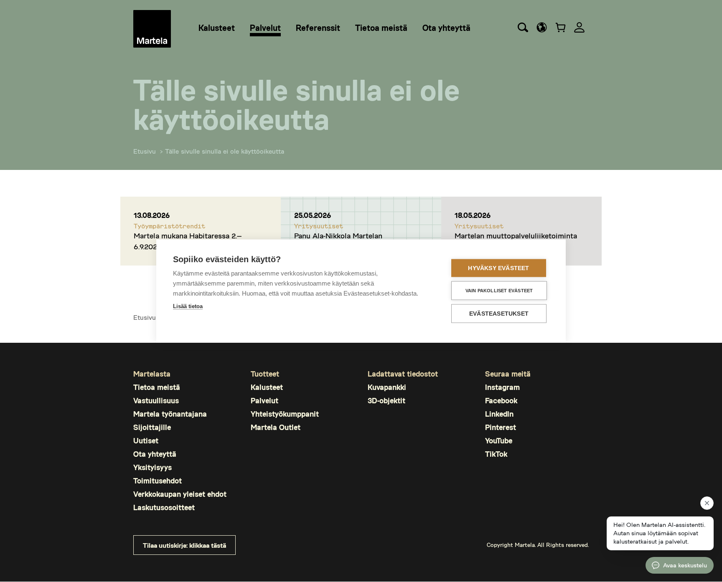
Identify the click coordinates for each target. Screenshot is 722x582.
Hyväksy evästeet (498, 268)
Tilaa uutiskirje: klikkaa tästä (184, 545)
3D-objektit (386, 400)
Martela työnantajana (170, 414)
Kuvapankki (387, 387)
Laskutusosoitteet (164, 507)
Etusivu (144, 151)
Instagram (502, 387)
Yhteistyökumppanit (285, 414)
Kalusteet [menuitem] (216, 28)
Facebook (501, 400)
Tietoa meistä (156, 387)
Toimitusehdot (157, 480)
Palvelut (264, 400)
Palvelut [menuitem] (265, 28)
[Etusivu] (152, 29)
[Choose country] (541, 27)
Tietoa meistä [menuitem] (381, 28)
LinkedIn (499, 414)
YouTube (498, 440)
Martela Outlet (275, 427)
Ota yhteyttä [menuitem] (446, 28)
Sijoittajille (152, 427)
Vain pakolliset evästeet (499, 290)
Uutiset (145, 440)
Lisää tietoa (188, 306)
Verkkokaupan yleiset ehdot (179, 494)
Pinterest (500, 427)
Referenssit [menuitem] (318, 28)
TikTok (496, 454)
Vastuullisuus (156, 400)
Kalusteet (267, 387)
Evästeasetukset (499, 314)
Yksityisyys (152, 467)
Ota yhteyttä (154, 454)
